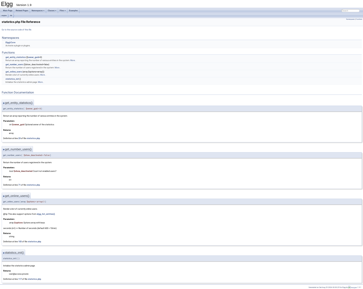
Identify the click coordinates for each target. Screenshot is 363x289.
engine (4, 15)
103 (20, 241)
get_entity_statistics (16, 57)
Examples (73, 11)
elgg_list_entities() (46, 214)
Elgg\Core (10, 42)
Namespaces (37, 11)
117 (20, 279)
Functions (359, 19)
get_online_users (14, 72)
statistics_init (12, 79)
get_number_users (14, 64)
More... (73, 60)
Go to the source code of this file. (17, 30)
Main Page (7, 11)
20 (19, 138)
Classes (51, 11)
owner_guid (33, 57)
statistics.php (33, 138)
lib (11, 15)
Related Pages (22, 11)
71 (19, 185)
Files (62, 11)
